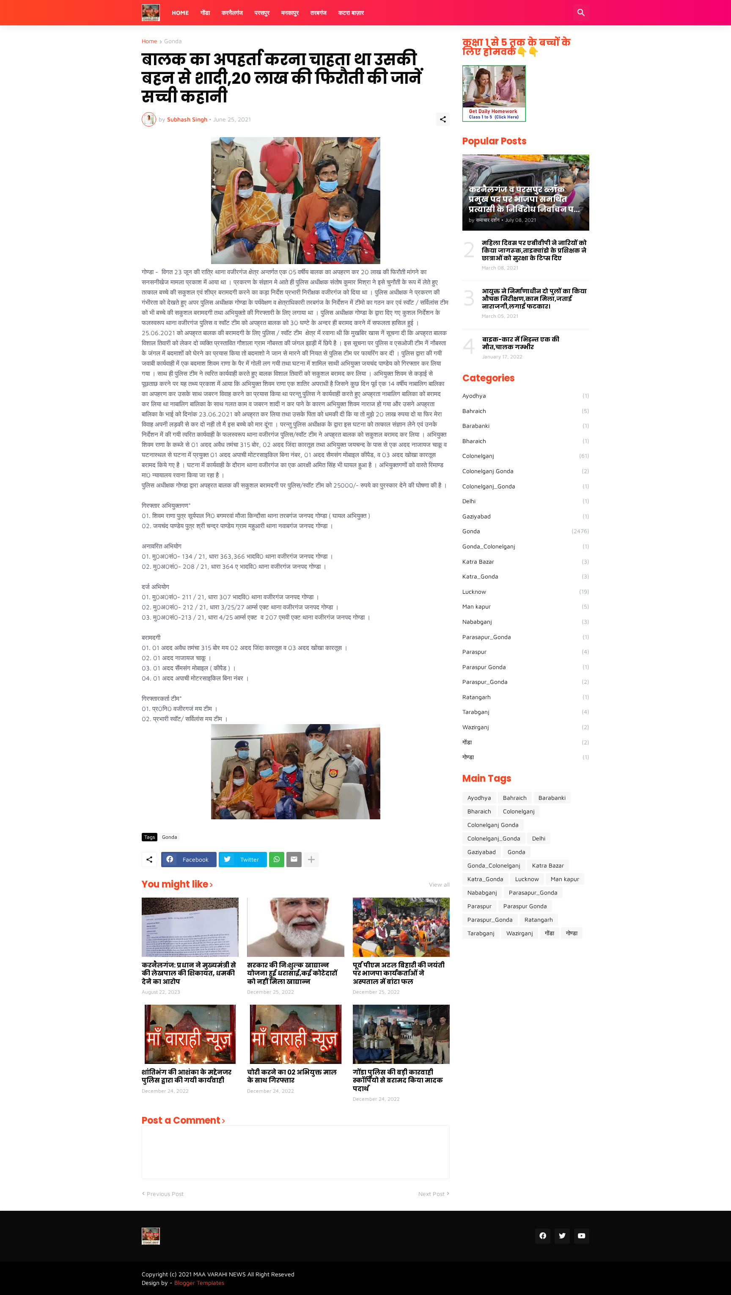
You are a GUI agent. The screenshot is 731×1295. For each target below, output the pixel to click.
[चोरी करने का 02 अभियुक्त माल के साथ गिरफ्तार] (295, 1034)
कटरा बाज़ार (351, 12)
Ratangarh (525, 696)
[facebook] (542, 1236)
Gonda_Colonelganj (525, 546)
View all (439, 884)
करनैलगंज (232, 12)
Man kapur (525, 606)
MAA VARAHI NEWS (219, 1274)
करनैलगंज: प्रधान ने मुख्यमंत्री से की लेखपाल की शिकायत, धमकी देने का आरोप (189, 973)
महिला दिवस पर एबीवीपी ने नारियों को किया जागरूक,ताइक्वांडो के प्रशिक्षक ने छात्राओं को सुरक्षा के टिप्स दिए (534, 250)
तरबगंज (319, 12)
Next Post (431, 1193)
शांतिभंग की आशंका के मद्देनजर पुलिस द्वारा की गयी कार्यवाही (186, 1076)
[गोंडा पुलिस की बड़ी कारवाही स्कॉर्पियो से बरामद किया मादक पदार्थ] (401, 1034)
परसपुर (262, 12)
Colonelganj (525, 455)
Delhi (525, 500)
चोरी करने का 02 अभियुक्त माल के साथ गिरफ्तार (292, 1076)
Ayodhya (525, 395)
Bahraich (525, 410)
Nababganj (525, 621)
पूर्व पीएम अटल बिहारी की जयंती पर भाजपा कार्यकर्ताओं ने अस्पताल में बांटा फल (399, 973)
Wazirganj (525, 726)
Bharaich (525, 440)
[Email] (294, 859)
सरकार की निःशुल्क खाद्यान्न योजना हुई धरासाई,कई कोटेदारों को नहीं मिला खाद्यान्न (292, 973)
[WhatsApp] (276, 859)
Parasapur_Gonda (525, 636)
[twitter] (562, 1236)
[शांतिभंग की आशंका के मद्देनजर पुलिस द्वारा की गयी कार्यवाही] (190, 1034)
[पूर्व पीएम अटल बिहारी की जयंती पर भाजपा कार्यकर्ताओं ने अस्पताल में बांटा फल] (401, 927)
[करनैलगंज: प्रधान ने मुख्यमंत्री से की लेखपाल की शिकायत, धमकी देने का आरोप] (190, 927)
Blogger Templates (199, 1282)
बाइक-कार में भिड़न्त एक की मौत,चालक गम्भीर (520, 343)
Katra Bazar (525, 561)
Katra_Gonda (525, 576)
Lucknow (525, 591)
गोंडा (205, 12)
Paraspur (525, 651)
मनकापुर (290, 12)
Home (180, 12)
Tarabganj (525, 711)
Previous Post (165, 1193)
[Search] (581, 13)
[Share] (443, 119)
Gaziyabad (525, 516)
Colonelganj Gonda (525, 470)
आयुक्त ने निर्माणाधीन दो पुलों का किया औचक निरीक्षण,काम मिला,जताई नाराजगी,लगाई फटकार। (534, 299)
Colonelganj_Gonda (525, 486)
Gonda (173, 41)
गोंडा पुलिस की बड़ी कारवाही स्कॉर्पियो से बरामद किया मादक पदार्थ (398, 1080)
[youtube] (581, 1236)
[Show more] (311, 859)
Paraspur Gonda (525, 666)
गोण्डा (525, 756)
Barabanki (525, 425)
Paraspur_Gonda (525, 681)
